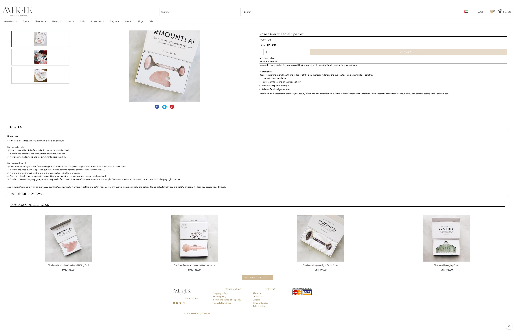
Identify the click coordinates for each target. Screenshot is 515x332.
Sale (151, 21)
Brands (26, 21)
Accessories (96, 21)
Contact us (258, 296)
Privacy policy (219, 296)
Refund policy (259, 306)
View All (128, 21)
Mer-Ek (193, 313)
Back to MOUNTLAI (259, 277)
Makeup (55, 21)
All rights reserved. (204, 313)
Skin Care (39, 21)
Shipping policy (220, 293)
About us (257, 293)
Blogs (140, 21)
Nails (82, 21)
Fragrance (114, 21)
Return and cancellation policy (227, 299)
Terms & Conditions (222, 302)
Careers (256, 299)
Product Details (268, 61)
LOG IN (481, 12)
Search (247, 11)
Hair (69, 21)
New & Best (9, 21)
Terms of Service (260, 302)
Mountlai (265, 39)
